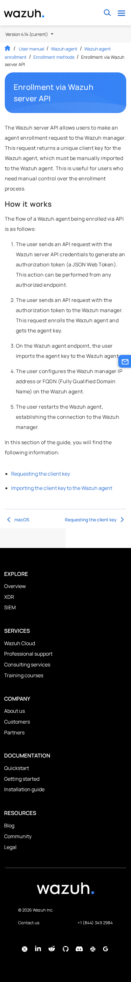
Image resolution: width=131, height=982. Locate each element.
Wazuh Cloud (19, 643)
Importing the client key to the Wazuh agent (61, 487)
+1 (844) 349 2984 (95, 922)
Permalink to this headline (114, 93)
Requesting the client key (40, 473)
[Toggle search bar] (107, 13)
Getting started (21, 778)
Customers (17, 721)
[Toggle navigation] (121, 13)
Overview (15, 586)
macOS (21, 520)
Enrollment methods (53, 57)
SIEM (10, 607)
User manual (31, 49)
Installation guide (24, 789)
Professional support (28, 653)
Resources (20, 813)
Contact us (28, 922)
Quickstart (16, 768)
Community (17, 836)
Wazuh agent (64, 49)
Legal (10, 847)
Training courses (23, 675)
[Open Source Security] (65, 891)
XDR (9, 596)
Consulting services (27, 664)
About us (14, 710)
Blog (9, 825)
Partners (14, 732)
